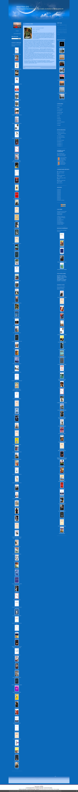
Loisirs (59, 117)
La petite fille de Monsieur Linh (17, 341)
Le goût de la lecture (61, 137)
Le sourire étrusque (17, 507)
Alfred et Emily (16, 61)
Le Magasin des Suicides (17, 444)
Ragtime (62, 254)
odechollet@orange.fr (17, 33)
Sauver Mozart (16, 708)
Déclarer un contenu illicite (23, 789)
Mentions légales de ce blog (31, 789)
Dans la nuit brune (17, 130)
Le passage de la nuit (16, 466)
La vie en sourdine (62, 371)
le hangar (59, 218)
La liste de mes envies (16, 325)
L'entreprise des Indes (16, 265)
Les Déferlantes (16, 576)
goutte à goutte (60, 112)
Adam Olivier (63, 158)
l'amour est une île (17, 228)
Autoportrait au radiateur (17, 107)
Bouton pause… (62, 171)
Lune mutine (62, 47)
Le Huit (17, 422)
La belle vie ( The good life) (61, 334)
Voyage (59, 125)
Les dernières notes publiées (39, 787)
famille (59, 275)
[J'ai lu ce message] (76, 790)
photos (62, 278)
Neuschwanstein (62, 99)
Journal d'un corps (17, 213)
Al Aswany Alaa (63, 159)
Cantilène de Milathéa (61, 217)
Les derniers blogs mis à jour (30, 787)
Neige (62, 73)
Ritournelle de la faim (61, 481)
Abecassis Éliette (64, 157)
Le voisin (16, 514)
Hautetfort (41, 786)
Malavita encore (62, 449)
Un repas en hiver (17, 761)
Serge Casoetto (60, 224)
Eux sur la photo (17, 176)
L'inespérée (17, 288)
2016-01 (59, 194)
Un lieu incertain (62, 518)
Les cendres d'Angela (16, 546)
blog (58, 789)
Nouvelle (64, 277)
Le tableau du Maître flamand (62, 402)
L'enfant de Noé (62, 319)
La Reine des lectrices (16, 348)
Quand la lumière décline (17, 677)
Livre (59, 115)
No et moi (16, 662)
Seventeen (17, 715)
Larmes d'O (60, 113)
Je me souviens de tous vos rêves (62, 134)
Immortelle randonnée (16, 198)
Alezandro (58, 180)
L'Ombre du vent (62, 327)
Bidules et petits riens (61, 216)
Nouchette (58, 172)
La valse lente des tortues (62, 364)
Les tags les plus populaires (48, 787)
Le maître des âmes (62, 387)
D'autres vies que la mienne (16, 123)
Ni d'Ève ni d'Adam (62, 466)
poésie (59, 280)
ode (57, 171)
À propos (17, 30)
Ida (61, 312)
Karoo (17, 221)
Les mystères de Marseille (16, 615)
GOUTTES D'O (22, 7)
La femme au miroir (17, 310)
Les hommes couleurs (16, 599)
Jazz (17, 206)
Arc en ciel (62, 60)
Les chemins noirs (17, 561)
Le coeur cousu (16, 407)
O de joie (59, 120)
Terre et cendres (17, 731)
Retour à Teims (16, 700)
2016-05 (59, 190)
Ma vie (61, 182)
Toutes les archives (61, 200)
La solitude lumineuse (16, 356)
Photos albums (61, 39)
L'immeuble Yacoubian (17, 280)
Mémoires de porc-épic (62, 450)
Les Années (17, 529)
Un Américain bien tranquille (62, 269)
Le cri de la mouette (17, 414)
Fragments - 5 (60, 144)
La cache (59, 138)
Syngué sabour (61, 496)
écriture (59, 279)
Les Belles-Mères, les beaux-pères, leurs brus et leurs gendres (17, 538)
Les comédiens (61, 247)
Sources (59, 123)
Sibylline (58, 175)
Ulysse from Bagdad (62, 503)
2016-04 (59, 191)
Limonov (16, 631)
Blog (58, 107)
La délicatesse (16, 295)
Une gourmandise (62, 533)
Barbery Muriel (63, 163)
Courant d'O (60, 110)
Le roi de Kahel (61, 395)
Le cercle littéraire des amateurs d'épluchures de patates (16, 390)
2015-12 (59, 195)
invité (58, 182)
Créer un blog (37, 786)
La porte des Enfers (62, 349)
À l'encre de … (60, 105)
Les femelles (17, 592)
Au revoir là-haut (17, 92)
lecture (64, 279)
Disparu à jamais (17, 145)
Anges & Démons (17, 76)
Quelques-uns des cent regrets (17, 684)
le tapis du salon (62, 239)
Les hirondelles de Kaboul (62, 410)
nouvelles (63, 280)
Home (17, 191)
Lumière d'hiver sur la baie (62, 93)
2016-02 (59, 193)
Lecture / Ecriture (61, 219)
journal (63, 275)
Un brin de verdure (17, 746)
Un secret (16, 768)
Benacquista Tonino (61, 165)
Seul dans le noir (62, 488)
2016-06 (59, 189)
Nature (59, 277)
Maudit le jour (17, 639)
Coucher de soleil (62, 86)
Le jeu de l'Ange (17, 429)
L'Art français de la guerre (17, 243)
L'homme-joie (17, 273)
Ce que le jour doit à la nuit (61, 297)
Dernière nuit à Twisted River (17, 138)
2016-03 (59, 192)
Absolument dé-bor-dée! (17, 54)
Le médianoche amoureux (16, 459)
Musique (59, 118)
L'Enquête (16, 258)
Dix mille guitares (17, 153)
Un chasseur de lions (61, 511)
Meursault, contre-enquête (61, 176)
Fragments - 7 (60, 141)
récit (58, 278)
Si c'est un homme (61, 140)
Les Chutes (17, 568)
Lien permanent (38, 67)
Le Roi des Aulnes (17, 491)
